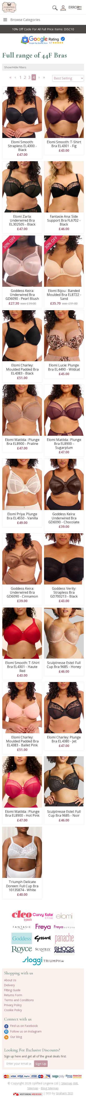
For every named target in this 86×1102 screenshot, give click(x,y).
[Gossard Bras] (43, 938)
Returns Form (13, 995)
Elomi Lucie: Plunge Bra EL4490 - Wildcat (64, 367)
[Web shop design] (28, 1093)
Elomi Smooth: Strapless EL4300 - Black (22, 146)
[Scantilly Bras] (43, 949)
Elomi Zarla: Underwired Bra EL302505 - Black (22, 221)
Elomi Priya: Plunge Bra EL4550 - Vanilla (22, 516)
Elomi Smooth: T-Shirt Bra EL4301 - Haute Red (22, 667)
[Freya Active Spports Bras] (64, 927)
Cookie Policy (13, 1010)
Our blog (15, 1037)
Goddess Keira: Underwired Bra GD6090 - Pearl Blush (22, 295)
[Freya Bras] (43, 927)
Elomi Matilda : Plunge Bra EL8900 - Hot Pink (22, 814)
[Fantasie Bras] (21, 927)
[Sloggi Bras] (32, 961)
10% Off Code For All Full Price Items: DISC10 (43, 29)
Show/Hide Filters (15, 67)
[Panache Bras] (64, 938)
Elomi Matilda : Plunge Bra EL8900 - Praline (22, 442)
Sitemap (66, 1083)
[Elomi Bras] (64, 916)
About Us (10, 980)
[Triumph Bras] (53, 960)
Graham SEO (64, 1093)
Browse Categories (25, 19)
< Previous (15, 78)
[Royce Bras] (21, 949)
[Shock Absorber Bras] (64, 949)
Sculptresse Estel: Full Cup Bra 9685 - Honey (64, 665)
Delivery (9, 985)
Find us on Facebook (23, 1026)
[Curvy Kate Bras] (43, 916)
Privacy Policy (13, 1005)
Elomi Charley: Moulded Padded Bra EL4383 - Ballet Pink (22, 741)
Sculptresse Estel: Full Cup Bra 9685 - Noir (64, 814)
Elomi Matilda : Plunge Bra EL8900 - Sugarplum (64, 444)
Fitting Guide (12, 990)
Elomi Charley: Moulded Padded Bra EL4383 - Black (22, 369)
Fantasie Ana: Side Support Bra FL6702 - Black (64, 221)
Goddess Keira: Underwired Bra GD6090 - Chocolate (63, 518)
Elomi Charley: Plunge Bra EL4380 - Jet (64, 739)
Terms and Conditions (19, 1000)
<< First (10, 78)
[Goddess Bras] (21, 938)
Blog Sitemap (50, 1088)
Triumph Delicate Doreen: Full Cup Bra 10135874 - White (22, 886)
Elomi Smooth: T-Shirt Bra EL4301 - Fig (64, 144)
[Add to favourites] (37, 91)
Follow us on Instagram (25, 1031)
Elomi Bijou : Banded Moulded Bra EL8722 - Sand (64, 295)
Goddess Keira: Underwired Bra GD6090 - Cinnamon (22, 593)
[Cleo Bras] (21, 915)
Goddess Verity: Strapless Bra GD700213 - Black (64, 593)
